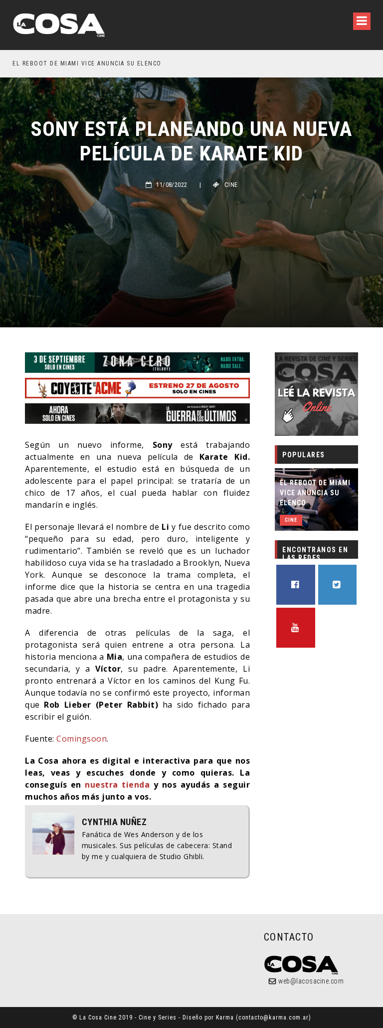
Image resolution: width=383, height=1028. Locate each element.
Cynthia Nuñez (114, 822)
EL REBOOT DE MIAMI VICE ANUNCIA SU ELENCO (315, 493)
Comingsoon (81, 738)
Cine (231, 184)
